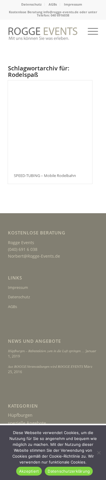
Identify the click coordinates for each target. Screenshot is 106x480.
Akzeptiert (29, 471)
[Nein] (99, 453)
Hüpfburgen (20, 415)
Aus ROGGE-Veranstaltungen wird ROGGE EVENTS (45, 366)
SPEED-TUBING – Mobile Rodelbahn (45, 175)
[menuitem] (31, 4)
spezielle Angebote (27, 423)
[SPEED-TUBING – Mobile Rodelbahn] (50, 124)
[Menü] (90, 31)
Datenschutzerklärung (69, 471)
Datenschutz (31, 4)
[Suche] (76, 31)
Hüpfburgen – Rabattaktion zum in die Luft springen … (46, 350)
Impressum (73, 4)
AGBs (53, 4)
